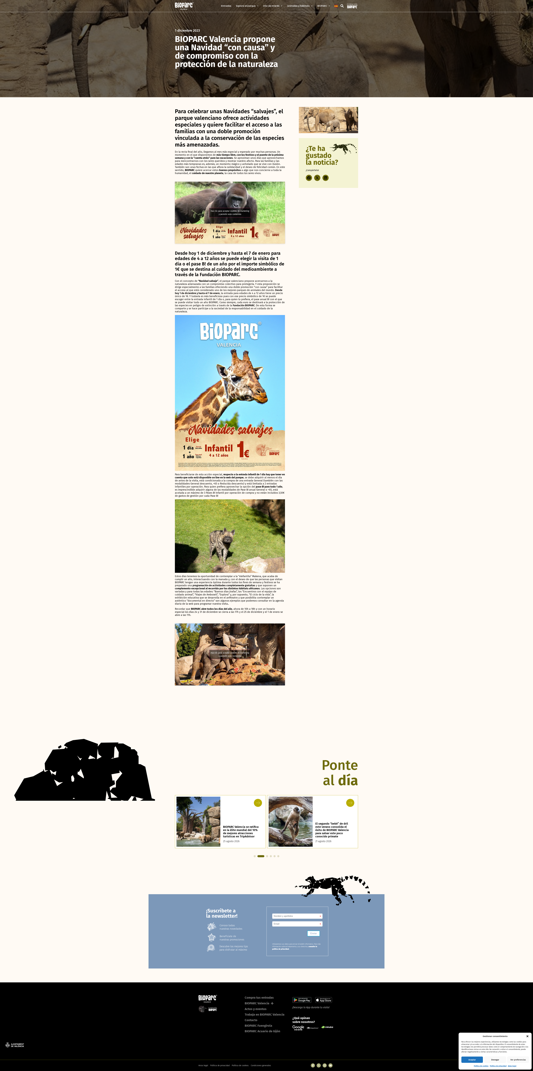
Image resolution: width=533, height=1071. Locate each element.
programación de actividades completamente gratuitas (224, 585)
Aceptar (472, 1059)
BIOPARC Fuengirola (258, 1026)
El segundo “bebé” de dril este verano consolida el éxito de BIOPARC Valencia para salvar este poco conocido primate (239, 830)
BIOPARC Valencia (257, 1003)
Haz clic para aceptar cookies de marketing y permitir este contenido (230, 212)
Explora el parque (246, 6)
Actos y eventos (255, 1009)
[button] (527, 1036)
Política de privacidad (498, 1066)
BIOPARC (322, 6)
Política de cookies (481, 1066)
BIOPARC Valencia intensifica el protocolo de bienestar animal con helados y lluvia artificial (333, 831)
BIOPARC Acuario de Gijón (262, 1031)
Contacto (251, 1020)
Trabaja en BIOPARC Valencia (264, 1014)
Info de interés (271, 6)
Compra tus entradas (259, 997)
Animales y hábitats (298, 6)
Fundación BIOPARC (244, 305)
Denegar (495, 1059)
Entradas (226, 6)
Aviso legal (512, 1066)
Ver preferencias (518, 1059)
